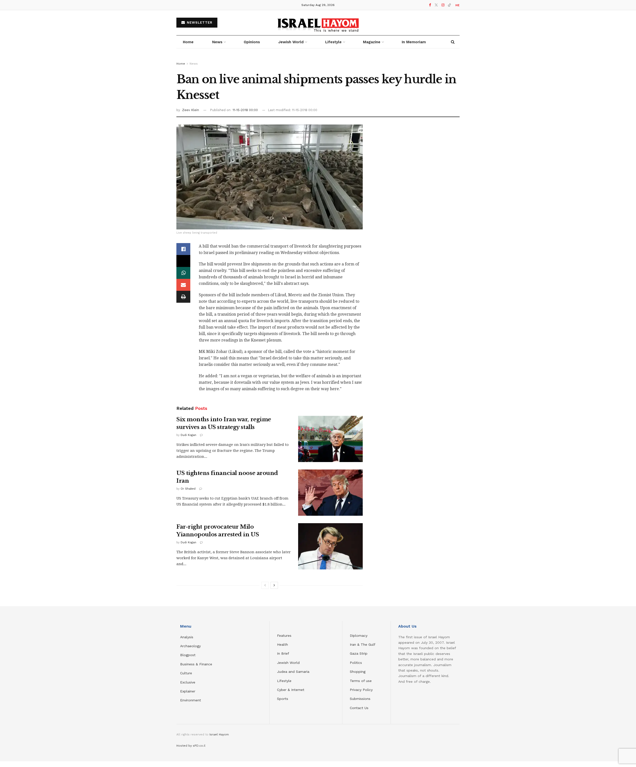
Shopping (357, 672)
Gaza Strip (358, 653)
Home (188, 42)
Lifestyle (284, 681)
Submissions (360, 699)
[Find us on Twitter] (436, 5)
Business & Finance (196, 664)
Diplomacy (359, 636)
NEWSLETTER (199, 22)
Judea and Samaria (293, 672)
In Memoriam (414, 42)
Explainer (187, 691)
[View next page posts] (274, 585)
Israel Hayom (219, 734)
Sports (282, 699)
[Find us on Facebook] (430, 5)
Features (284, 636)
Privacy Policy (361, 690)
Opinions (252, 42)
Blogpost (188, 655)
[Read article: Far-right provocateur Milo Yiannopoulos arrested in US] (330, 546)
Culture (186, 673)
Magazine (371, 42)
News (217, 42)
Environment (190, 700)
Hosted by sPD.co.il (190, 745)
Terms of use (361, 681)
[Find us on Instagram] (442, 5)
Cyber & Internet (290, 690)
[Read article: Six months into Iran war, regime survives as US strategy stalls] (330, 439)
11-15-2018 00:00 (245, 110)
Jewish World (288, 663)
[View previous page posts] (265, 585)
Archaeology (190, 646)
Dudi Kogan (188, 435)
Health (282, 644)
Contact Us (359, 708)
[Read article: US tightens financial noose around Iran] (330, 492)
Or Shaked (188, 488)
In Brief (283, 653)
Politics (356, 663)
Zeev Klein (190, 110)
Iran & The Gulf (362, 644)
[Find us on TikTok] (449, 5)
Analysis (187, 637)
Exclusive (187, 682)
